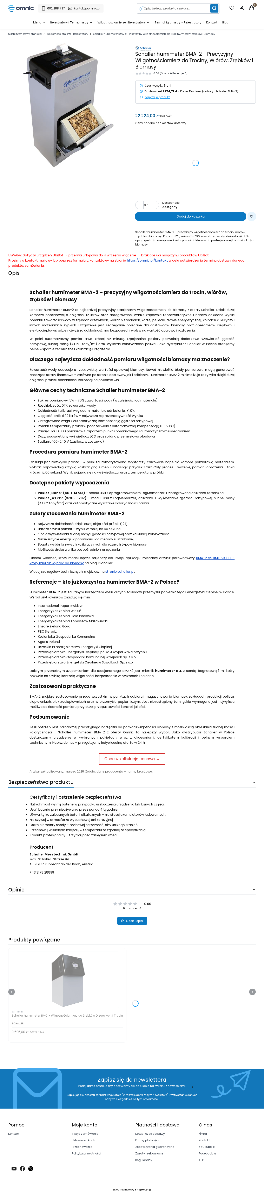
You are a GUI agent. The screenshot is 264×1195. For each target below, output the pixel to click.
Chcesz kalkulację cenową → (132, 759)
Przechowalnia (82, 1147)
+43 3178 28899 (41, 872)
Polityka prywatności (86, 1153)
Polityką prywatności (145, 1099)
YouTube (206, 1147)
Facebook (206, 1153)
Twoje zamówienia (85, 1134)
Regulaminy (143, 1160)
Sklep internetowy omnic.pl (25, 34)
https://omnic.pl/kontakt (147, 260)
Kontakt (13, 1134)
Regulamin (114, 1095)
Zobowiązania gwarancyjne (154, 1147)
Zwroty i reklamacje (149, 1153)
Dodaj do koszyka (191, 216)
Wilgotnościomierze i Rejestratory (67, 34)
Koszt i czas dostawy (150, 1134)
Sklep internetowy (130, 1189)
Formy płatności (147, 1140)
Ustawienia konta (84, 1140)
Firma (203, 1134)
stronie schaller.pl (119, 571)
